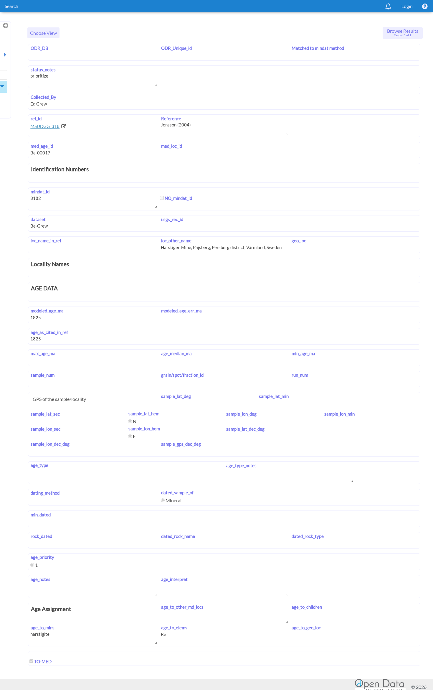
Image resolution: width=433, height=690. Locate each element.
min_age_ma (303, 353)
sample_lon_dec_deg (50, 444)
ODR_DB (39, 48)
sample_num (42, 375)
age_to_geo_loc (306, 627)
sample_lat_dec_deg (245, 429)
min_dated (40, 514)
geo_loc (299, 240)
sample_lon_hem (144, 428)
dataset (38, 219)
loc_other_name (176, 240)
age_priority (42, 557)
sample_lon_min (339, 413)
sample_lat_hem (143, 413)
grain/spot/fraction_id (182, 375)
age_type (39, 465)
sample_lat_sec (45, 413)
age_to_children (307, 607)
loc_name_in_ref (46, 240)
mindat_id (40, 191)
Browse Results (402, 32)
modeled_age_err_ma (181, 310)
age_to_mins (42, 627)
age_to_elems (174, 627)
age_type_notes (241, 465)
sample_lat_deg (176, 396)
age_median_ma (176, 353)
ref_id (36, 118)
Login (407, 6)
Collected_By (43, 97)
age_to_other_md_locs (182, 607)
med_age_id (42, 146)
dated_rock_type (308, 536)
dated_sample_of (177, 492)
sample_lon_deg (241, 413)
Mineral (173, 500)
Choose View (43, 33)
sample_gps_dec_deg (181, 444)
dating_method (45, 492)
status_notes (43, 69)
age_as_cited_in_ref (49, 332)
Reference (171, 118)
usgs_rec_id (172, 219)
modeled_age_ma (47, 310)
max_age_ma (43, 353)
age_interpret (174, 579)
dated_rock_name (178, 536)
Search (11, 6)
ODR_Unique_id (176, 48)
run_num (300, 375)
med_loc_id (171, 146)
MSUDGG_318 (45, 126)
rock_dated (41, 536)
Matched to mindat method (318, 48)
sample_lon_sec (45, 429)
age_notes (40, 579)
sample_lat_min (274, 396)
